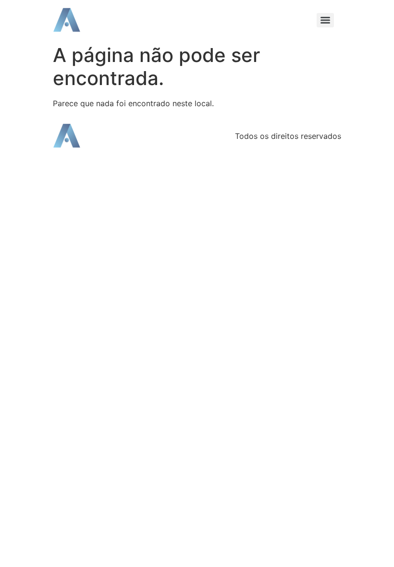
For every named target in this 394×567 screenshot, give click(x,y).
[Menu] (325, 20)
